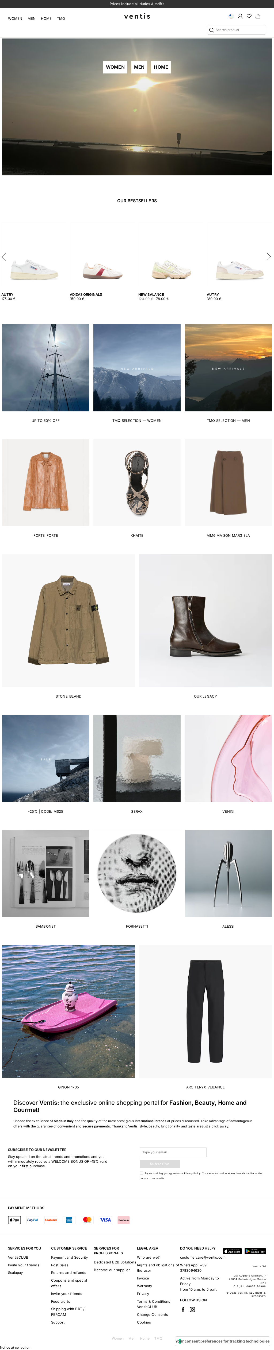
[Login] (240, 16)
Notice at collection (15, 1347)
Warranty (144, 1286)
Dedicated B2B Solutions (115, 1262)
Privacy (143, 1293)
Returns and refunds (68, 1272)
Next (268, 255)
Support (57, 1322)
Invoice (143, 1278)
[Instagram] (192, 1309)
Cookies (144, 1322)
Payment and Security (69, 1257)
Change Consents (152, 1314)
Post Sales (60, 1265)
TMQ (61, 18)
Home (46, 18)
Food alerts (60, 1301)
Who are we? (148, 1257)
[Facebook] (183, 1309)
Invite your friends (23, 1265)
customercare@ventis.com (203, 1257)
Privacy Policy (192, 1173)
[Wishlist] (249, 16)
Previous (5, 255)
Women (15, 18)
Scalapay (15, 1272)
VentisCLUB (18, 1257)
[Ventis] (137, 16)
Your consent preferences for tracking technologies (222, 1341)
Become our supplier (112, 1270)
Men (32, 18)
